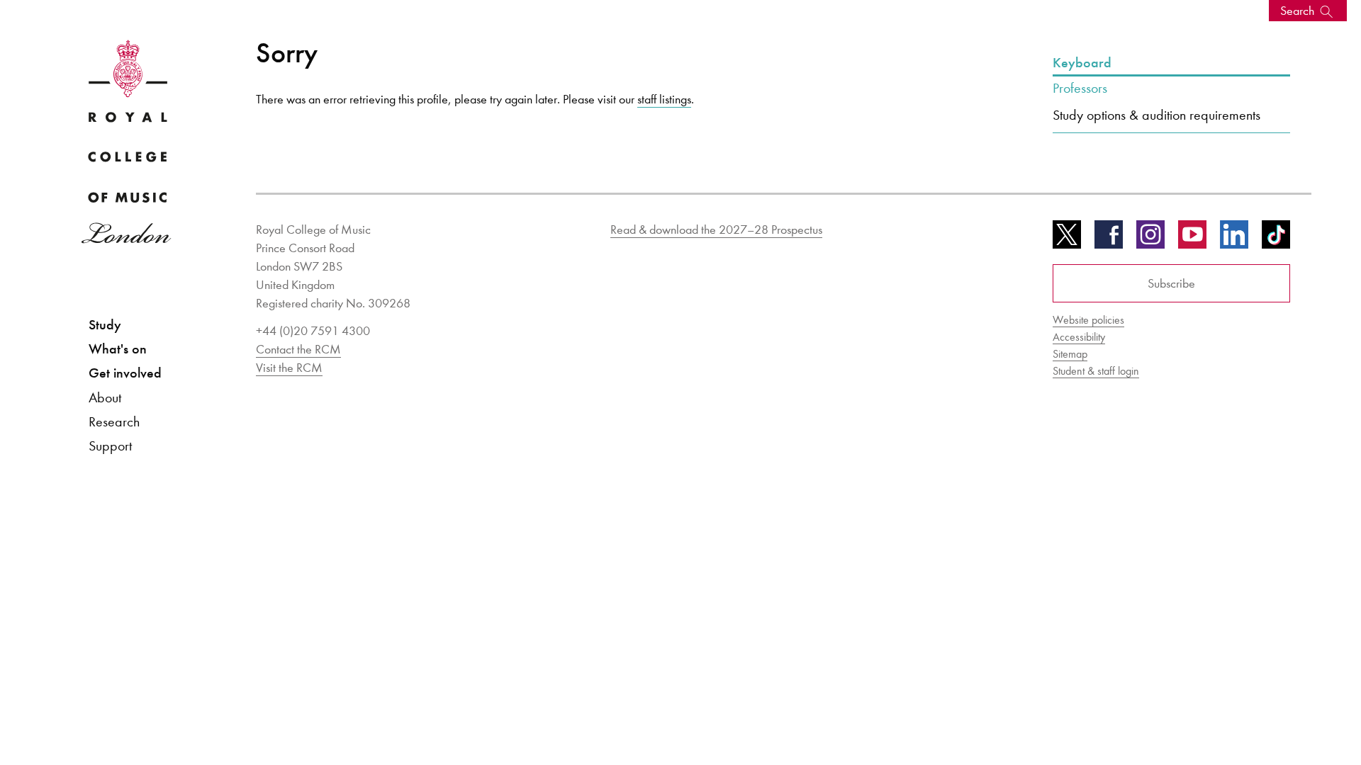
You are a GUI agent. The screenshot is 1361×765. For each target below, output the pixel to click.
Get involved (125, 373)
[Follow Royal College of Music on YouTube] (1192, 239)
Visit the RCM (289, 367)
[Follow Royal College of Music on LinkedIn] (1234, 239)
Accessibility (1079, 337)
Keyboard (1082, 63)
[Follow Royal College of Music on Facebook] (1108, 239)
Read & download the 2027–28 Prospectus (716, 229)
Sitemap (1070, 354)
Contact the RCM (298, 349)
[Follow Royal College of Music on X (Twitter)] (1067, 239)
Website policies (1088, 320)
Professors (1080, 87)
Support (110, 445)
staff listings (664, 99)
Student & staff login (1096, 371)
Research (114, 421)
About (105, 397)
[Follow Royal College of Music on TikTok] (1276, 239)
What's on (118, 349)
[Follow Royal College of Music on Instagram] (1150, 239)
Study (105, 325)
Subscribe (1171, 283)
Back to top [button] (1281, 711)
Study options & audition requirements (1156, 114)
